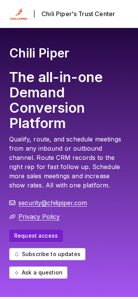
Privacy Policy (39, 216)
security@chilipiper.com (52, 203)
